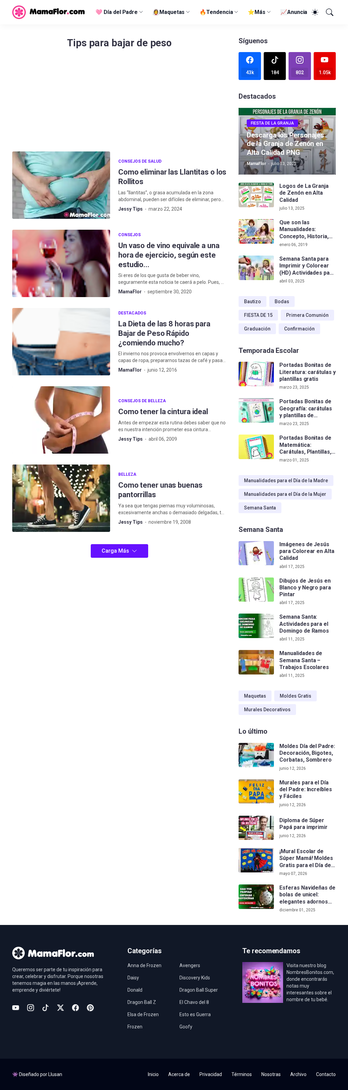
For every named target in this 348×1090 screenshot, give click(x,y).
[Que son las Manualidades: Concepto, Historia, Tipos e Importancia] (256, 231)
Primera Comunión (307, 315)
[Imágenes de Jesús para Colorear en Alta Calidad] (256, 553)
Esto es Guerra (195, 1014)
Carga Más (115, 551)
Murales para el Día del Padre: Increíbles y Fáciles (305, 789)
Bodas (282, 301)
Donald (134, 990)
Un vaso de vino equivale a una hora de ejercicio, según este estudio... (169, 255)
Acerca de (179, 1074)
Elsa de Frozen (143, 1014)
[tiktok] (45, 1007)
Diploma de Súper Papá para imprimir (303, 823)
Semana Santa (260, 507)
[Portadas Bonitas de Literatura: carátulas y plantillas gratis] (256, 374)
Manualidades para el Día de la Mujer (285, 494)
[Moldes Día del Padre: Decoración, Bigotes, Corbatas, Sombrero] (256, 755)
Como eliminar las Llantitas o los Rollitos (172, 177)
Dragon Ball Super (198, 990)
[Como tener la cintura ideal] (61, 420)
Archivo (298, 1074)
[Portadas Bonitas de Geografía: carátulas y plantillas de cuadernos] (256, 410)
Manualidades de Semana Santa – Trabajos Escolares (304, 660)
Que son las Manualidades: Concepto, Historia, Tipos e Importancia (304, 229)
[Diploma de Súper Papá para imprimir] (256, 828)
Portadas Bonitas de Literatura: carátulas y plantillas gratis (307, 372)
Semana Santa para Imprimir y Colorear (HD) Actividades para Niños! (307, 266)
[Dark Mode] (314, 12)
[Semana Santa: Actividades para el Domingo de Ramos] (256, 626)
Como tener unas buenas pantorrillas (160, 490)
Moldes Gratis (295, 696)
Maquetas (255, 696)
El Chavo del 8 (194, 1002)
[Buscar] (329, 12)
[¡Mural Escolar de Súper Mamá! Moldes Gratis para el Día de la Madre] (256, 860)
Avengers (189, 965)
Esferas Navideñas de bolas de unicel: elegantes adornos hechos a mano (307, 894)
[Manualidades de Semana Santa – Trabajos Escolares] (256, 662)
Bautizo (252, 301)
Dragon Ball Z (141, 1002)
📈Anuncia (293, 12)
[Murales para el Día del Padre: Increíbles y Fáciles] (256, 791)
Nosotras (271, 1074)
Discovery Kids (194, 977)
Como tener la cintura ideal (163, 411)
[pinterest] (90, 1007)
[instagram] (30, 1007)
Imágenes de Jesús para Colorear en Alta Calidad (306, 551)
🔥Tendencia (216, 12)
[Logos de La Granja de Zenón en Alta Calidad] (256, 195)
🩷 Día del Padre (116, 12)
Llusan (55, 1074)
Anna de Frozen (144, 965)
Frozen (134, 1026)
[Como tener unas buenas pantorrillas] (61, 498)
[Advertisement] (119, 103)
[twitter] (60, 1007)
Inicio (153, 1074)
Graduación (257, 328)
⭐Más (256, 12)
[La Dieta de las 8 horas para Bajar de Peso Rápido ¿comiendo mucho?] (61, 341)
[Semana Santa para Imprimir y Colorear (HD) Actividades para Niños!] (256, 268)
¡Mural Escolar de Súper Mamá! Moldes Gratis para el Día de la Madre (306, 858)
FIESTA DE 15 (258, 315)
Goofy (185, 1026)
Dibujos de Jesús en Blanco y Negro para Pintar (305, 587)
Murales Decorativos (267, 709)
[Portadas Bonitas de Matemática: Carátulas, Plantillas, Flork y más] (256, 447)
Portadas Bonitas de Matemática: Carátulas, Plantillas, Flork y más (305, 445)
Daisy (133, 977)
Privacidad (210, 1074)
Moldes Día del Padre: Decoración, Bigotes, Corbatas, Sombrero (307, 753)
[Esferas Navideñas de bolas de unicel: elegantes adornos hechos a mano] (256, 896)
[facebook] (75, 1007)
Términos (241, 1074)
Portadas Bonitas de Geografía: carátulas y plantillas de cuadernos (305, 408)
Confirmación (299, 328)
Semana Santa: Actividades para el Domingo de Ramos (304, 624)
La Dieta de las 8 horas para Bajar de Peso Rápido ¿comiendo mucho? (164, 333)
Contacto (326, 1074)
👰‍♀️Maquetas (169, 12)
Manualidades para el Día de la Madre (286, 480)
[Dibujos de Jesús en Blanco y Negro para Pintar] (256, 589)
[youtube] (15, 1007)
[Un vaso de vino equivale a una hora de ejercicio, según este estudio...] (61, 263)
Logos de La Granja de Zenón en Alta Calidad (304, 193)
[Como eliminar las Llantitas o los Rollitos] (61, 185)
